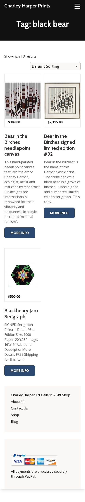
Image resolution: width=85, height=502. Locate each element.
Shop (15, 415)
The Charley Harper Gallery (27, 6)
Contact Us (19, 408)
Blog (14, 421)
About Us (18, 401)
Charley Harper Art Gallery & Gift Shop (40, 395)
